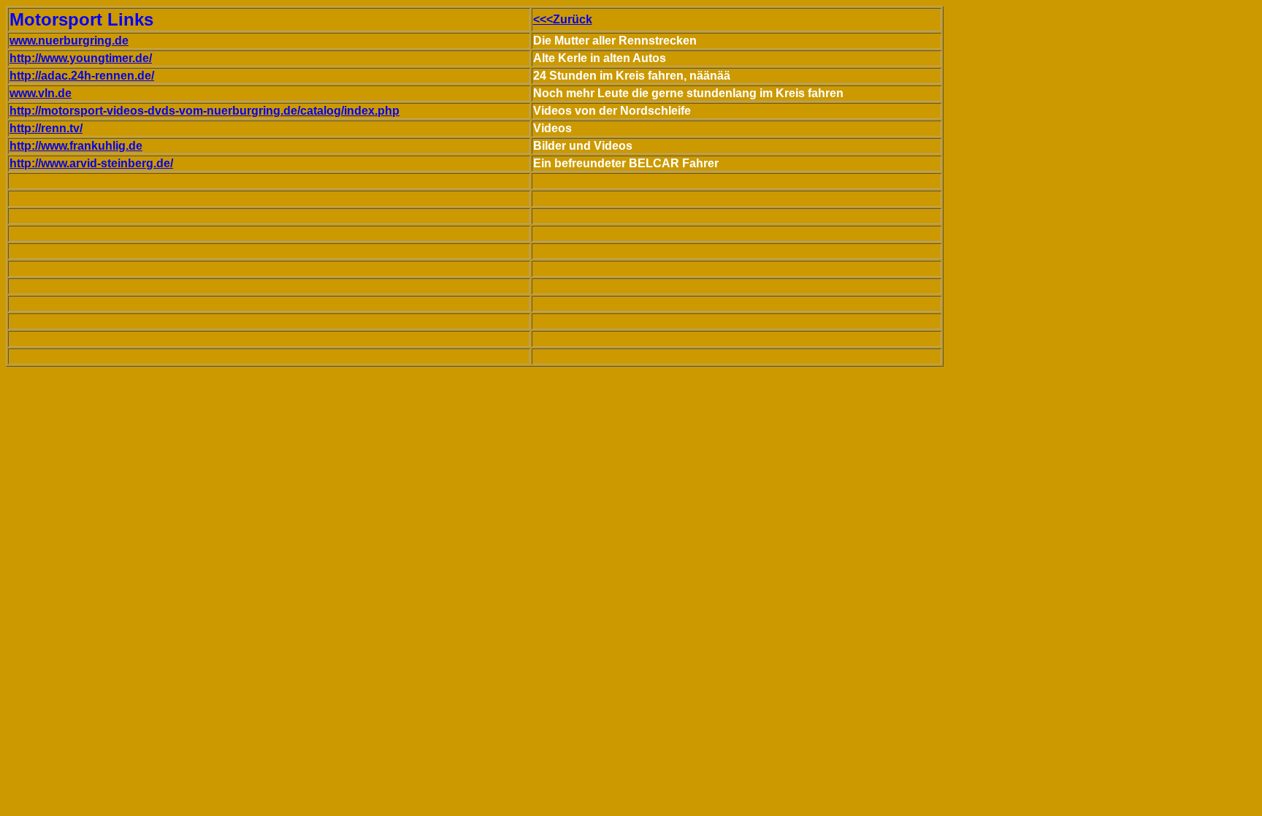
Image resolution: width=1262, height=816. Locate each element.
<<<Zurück (562, 19)
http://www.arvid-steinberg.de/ (91, 163)
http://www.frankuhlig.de (75, 146)
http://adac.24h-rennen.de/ (81, 75)
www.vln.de (40, 93)
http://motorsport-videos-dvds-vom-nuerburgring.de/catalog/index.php (204, 110)
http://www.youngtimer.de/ (80, 58)
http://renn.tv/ (46, 128)
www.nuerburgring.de (69, 40)
